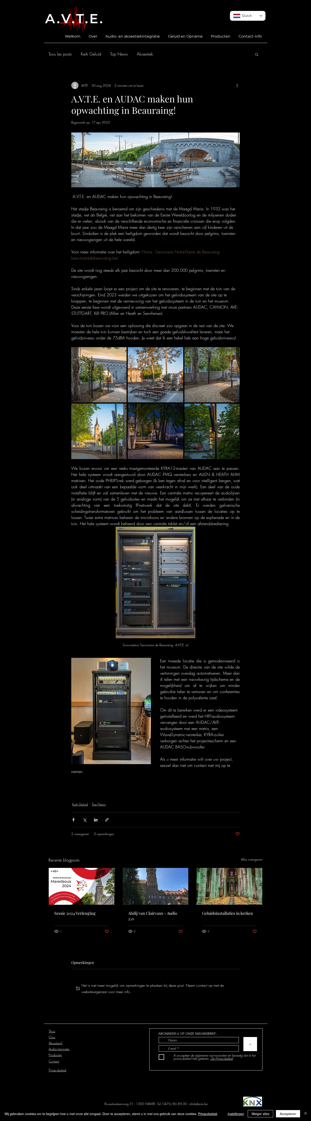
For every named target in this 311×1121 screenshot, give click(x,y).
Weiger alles (260, 1113)
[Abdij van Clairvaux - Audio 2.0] (156, 886)
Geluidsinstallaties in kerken (227, 913)
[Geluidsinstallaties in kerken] (229, 886)
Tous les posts (60, 54)
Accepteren (288, 1113)
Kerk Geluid (91, 54)
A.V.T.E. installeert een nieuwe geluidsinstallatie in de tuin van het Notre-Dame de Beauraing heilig (144, 792)
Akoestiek (145, 54)
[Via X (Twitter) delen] (84, 820)
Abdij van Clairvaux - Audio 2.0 (152, 915)
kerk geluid (82, 783)
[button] (257, 54)
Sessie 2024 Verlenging (75, 913)
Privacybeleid (207, 1113)
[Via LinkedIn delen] (96, 820)
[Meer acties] (237, 85)
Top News (119, 54)
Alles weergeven (252, 859)
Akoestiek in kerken (112, 783)
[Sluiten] (305, 1113)
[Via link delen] (107, 820)
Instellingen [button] (236, 1113)
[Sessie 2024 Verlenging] (82, 886)
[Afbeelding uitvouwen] (99, 374)
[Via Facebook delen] (73, 820)
